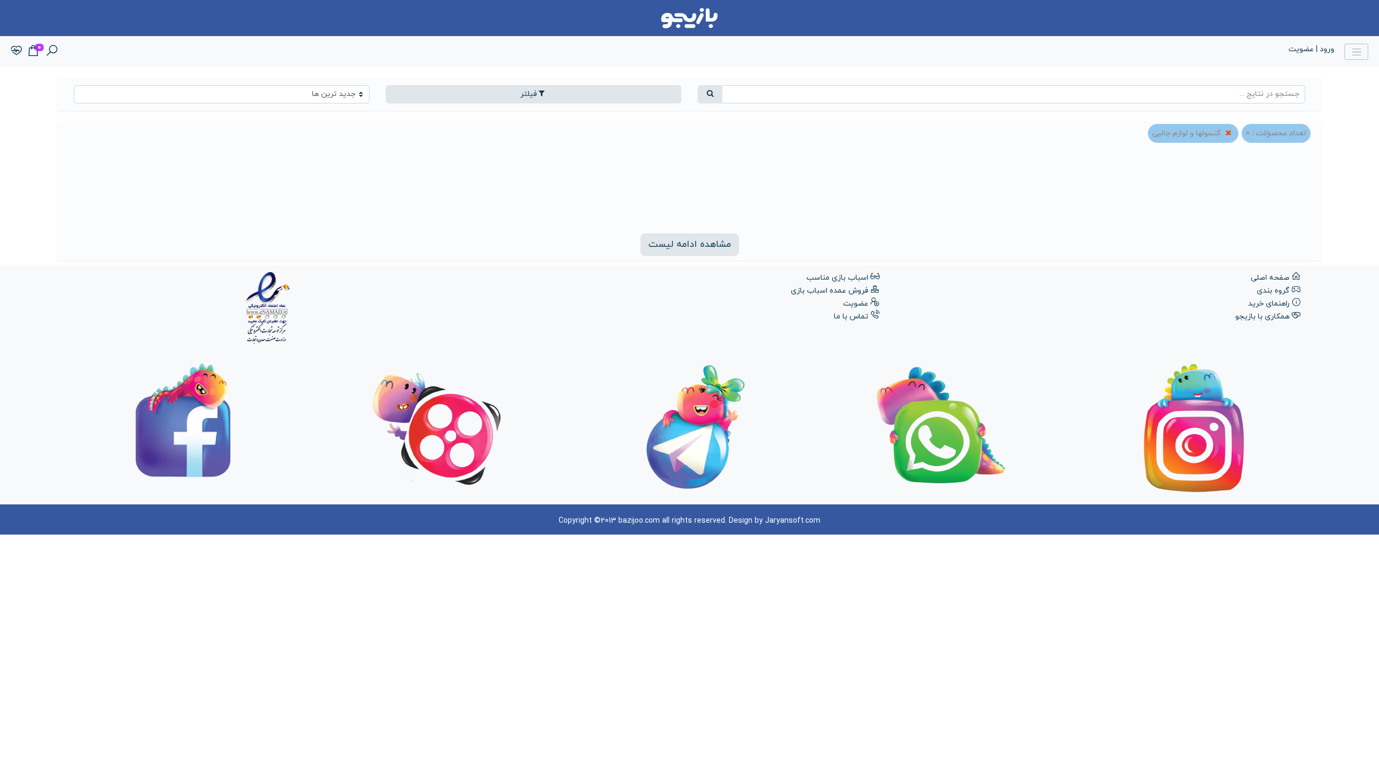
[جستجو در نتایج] (710, 94)
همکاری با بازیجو (1262, 316)
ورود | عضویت (1311, 49)
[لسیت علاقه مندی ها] (16, 51)
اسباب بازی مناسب (837, 278)
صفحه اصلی (1270, 278)
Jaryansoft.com (792, 521)
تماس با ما (851, 316)
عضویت (855, 304)
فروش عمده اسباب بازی (829, 291)
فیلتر (528, 94)
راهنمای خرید (1269, 304)
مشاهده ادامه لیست (690, 244)
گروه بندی (1273, 291)
